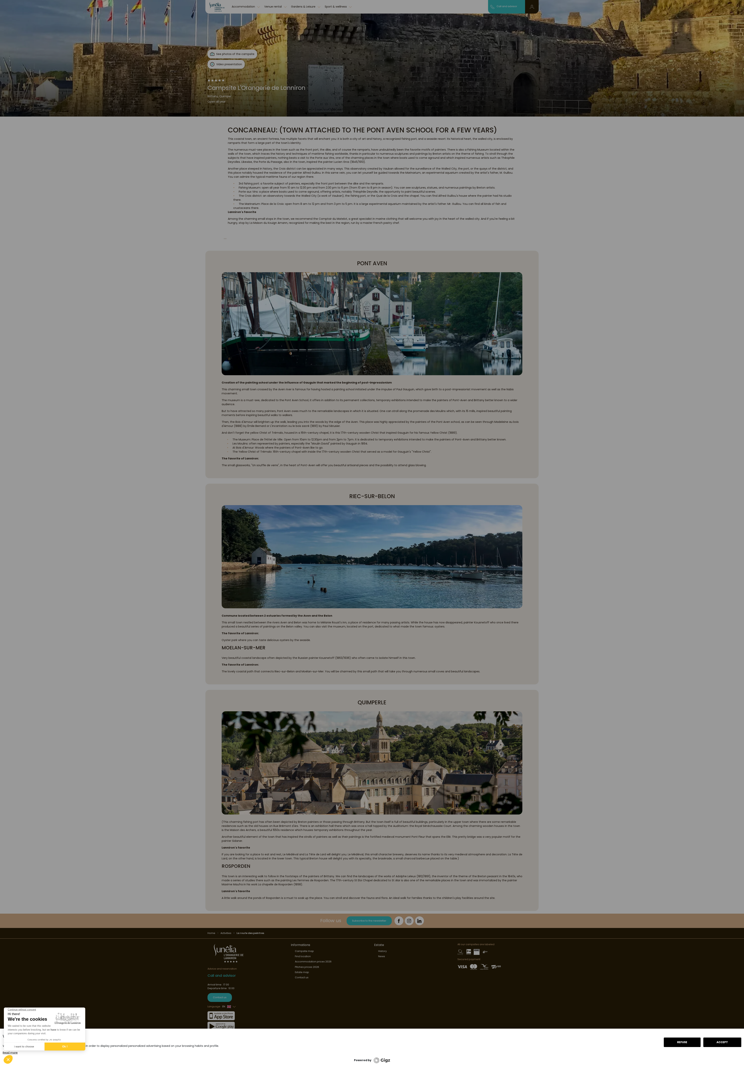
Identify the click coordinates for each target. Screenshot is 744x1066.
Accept (722, 1042)
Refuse (682, 1042)
